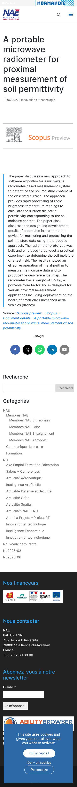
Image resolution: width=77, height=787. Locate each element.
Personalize (39, 770)
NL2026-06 (12, 557)
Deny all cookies (39, 763)
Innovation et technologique (28, 537)
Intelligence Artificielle (23, 485)
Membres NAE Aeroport (28, 440)
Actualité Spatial (19, 504)
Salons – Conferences (23, 471)
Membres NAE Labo (24, 427)
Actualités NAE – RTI (22, 511)
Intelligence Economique (25, 531)
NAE (6, 410)
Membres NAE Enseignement (31, 433)
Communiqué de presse (24, 447)
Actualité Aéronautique (24, 478)
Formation (14, 453)
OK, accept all (39, 753)
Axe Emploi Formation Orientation (32, 465)
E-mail (9, 687)
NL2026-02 (12, 551)
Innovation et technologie (38, 99)
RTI (5, 460)
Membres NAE (17, 415)
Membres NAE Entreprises (29, 420)
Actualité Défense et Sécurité (29, 491)
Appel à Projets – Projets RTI (28, 518)
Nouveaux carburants (19, 544)
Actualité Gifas (17, 498)
